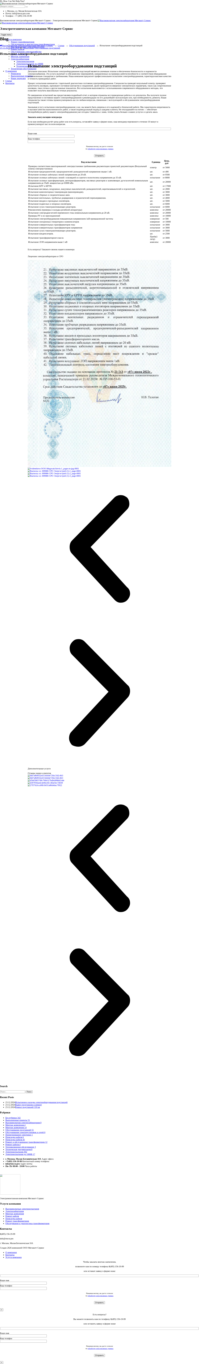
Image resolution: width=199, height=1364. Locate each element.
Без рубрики (13, 1118)
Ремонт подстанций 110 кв (27, 1107)
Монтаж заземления (20, 56)
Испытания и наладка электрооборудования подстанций (41, 1102)
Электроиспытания (16, 1152)
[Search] (27, 6)
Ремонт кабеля (12, 1144)
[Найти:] (13, 1091)
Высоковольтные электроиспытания (22, 1209)
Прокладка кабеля (14, 1137)
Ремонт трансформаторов (22, 42)
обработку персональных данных (100, 149)
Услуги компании (13, 39)
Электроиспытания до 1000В (20, 1154)
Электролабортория (14, 1211)
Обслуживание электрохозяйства (26, 51)
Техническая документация (18, 1149)
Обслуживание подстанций (47, 48)
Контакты (9, 1255)
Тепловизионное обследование (20, 1147)
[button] (99, 549)
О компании (11, 1252)
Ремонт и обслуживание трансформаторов (26, 1142)
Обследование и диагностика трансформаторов (27, 1223)
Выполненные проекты (17, 1120)
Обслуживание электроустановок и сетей (25, 1132)
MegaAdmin (28, 48)
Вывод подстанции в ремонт (28, 1105)
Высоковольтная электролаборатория (23, 1122)
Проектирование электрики (19, 1135)
